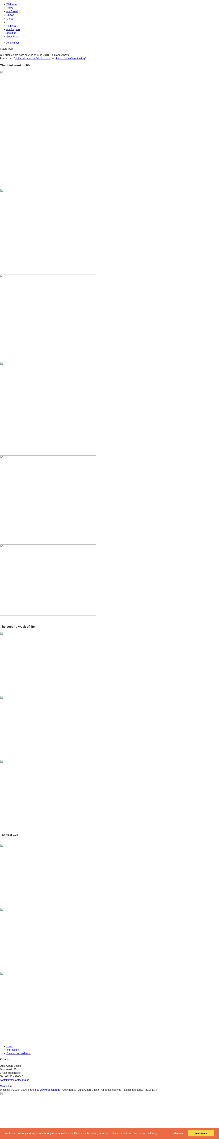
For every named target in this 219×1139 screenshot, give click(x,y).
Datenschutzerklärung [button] (144, 1133)
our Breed (12, 11)
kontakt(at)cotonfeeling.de (14, 1080)
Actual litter (12, 42)
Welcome (11, 4)
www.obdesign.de (50, 1089)
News (9, 7)
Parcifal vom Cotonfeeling (70, 58)
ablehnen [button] (179, 1133)
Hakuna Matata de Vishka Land (33, 58)
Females (11, 25)
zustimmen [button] (201, 1133)
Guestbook (12, 36)
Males (9, 18)
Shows (10, 15)
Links (9, 1046)
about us (11, 33)
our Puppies (13, 29)
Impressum (12, 1049)
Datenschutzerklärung (18, 1053)
